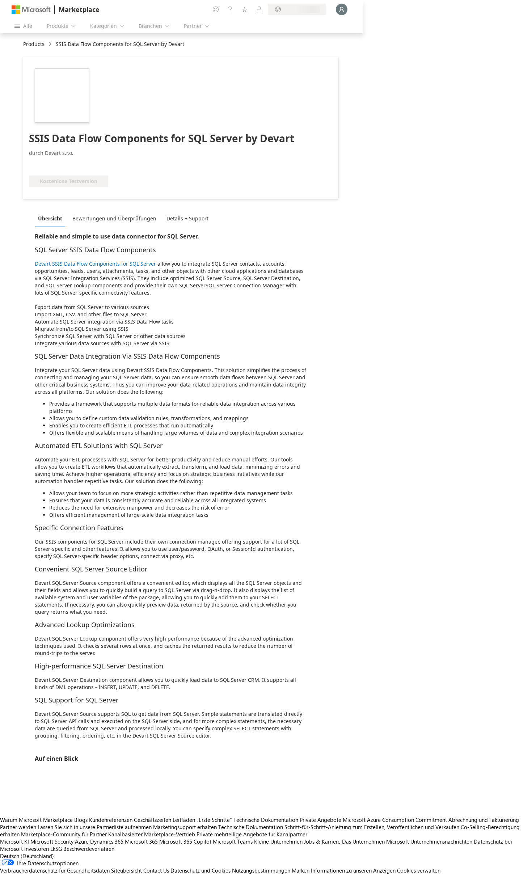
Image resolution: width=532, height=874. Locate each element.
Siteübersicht (126, 870)
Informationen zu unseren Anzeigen (353, 870)
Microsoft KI (14, 841)
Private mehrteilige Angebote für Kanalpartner (252, 834)
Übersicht (50, 218)
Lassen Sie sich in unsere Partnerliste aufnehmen (95, 827)
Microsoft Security (51, 841)
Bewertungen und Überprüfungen (114, 218)
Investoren (36, 848)
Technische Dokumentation (265, 819)
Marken (300, 870)
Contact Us (156, 870)
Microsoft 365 (141, 841)
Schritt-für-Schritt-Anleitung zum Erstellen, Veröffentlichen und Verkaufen (371, 827)
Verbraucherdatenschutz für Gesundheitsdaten (55, 870)
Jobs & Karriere (322, 841)
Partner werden (18, 827)
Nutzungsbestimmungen (261, 870)
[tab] (52, 218)
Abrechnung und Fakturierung (483, 819)
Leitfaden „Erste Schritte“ (202, 819)
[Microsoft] (31, 9)
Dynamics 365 (106, 841)
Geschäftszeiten (152, 819)
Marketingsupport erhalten (185, 827)
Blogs (81, 819)
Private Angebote (320, 819)
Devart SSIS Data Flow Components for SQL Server (95, 263)
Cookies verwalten (418, 870)
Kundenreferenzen (110, 819)
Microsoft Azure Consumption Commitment (395, 819)
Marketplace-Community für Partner (64, 834)
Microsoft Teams (233, 841)
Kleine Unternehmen (278, 841)
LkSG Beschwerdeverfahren (82, 848)
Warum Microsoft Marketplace (36, 819)
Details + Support (187, 218)
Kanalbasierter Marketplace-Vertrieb (151, 834)
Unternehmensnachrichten (441, 841)
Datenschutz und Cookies (200, 870)
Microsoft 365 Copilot (185, 841)
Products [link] (34, 44)
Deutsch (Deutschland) (27, 856)
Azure (82, 841)
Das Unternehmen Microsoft (375, 841)
